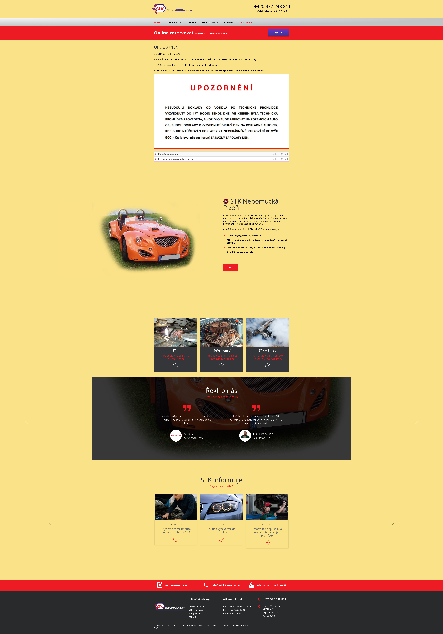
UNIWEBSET (228, 625)
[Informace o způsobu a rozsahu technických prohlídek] (267, 507)
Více (230, 267)
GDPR (184, 625)
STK (175, 350)
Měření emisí (221, 350)
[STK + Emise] (267, 332)
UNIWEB (243, 625)
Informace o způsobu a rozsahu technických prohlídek (267, 532)
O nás (192, 22)
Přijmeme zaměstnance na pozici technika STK (176, 530)
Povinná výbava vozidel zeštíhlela (221, 530)
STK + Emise (267, 350)
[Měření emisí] (221, 332)
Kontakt (229, 22)
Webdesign (192, 625)
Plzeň (156, 628)
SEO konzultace (203, 625)
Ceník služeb (173, 22)
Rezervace (247, 22)
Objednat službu (197, 606)
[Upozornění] (221, 111)
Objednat (278, 32)
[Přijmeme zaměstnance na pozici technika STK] (176, 507)
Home (157, 22)
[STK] (175, 332)
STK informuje (210, 22)
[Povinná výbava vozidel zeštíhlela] (221, 507)
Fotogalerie (194, 613)
